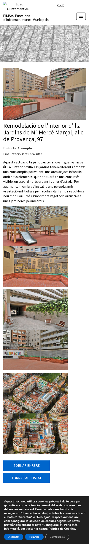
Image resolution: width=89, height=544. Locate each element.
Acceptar (13, 537)
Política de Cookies (62, 529)
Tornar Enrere (26, 465)
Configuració (57, 537)
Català (60, 5)
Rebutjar (34, 537)
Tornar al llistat (26, 478)
